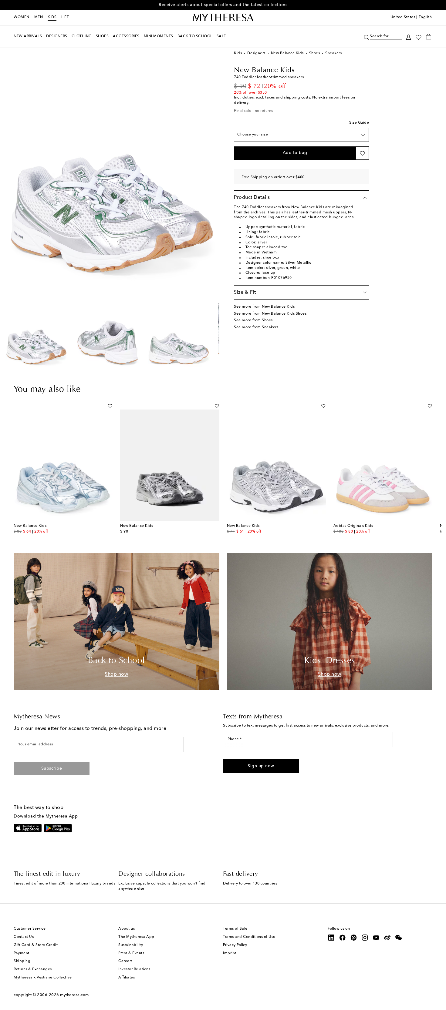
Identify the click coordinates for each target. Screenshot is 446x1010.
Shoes (314, 53)
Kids (52, 17)
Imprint (229, 953)
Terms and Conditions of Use (249, 937)
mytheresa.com (74, 995)
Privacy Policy (235, 945)
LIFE (65, 17)
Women (21, 17)
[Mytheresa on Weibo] (387, 937)
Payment (21, 953)
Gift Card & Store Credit (36, 945)
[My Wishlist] (418, 36)
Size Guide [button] (359, 123)
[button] (366, 36)
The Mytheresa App (136, 937)
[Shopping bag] (428, 36)
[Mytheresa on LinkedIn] (331, 937)
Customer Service (30, 929)
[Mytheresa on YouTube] (376, 937)
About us (126, 929)
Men (38, 17)
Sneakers (333, 53)
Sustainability (130, 945)
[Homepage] (223, 18)
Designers (256, 53)
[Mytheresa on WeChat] (398, 937)
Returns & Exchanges (33, 969)
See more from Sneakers (256, 327)
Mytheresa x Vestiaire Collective (43, 977)
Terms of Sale (235, 929)
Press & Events (131, 953)
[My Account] (408, 36)
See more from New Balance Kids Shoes (270, 314)
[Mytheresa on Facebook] (342, 937)
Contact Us (24, 937)
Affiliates (126, 977)
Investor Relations (134, 969)
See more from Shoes (253, 320)
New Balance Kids (287, 53)
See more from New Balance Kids (264, 307)
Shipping (22, 961)
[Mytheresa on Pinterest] (353, 937)
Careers (125, 961)
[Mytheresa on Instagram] (365, 937)
